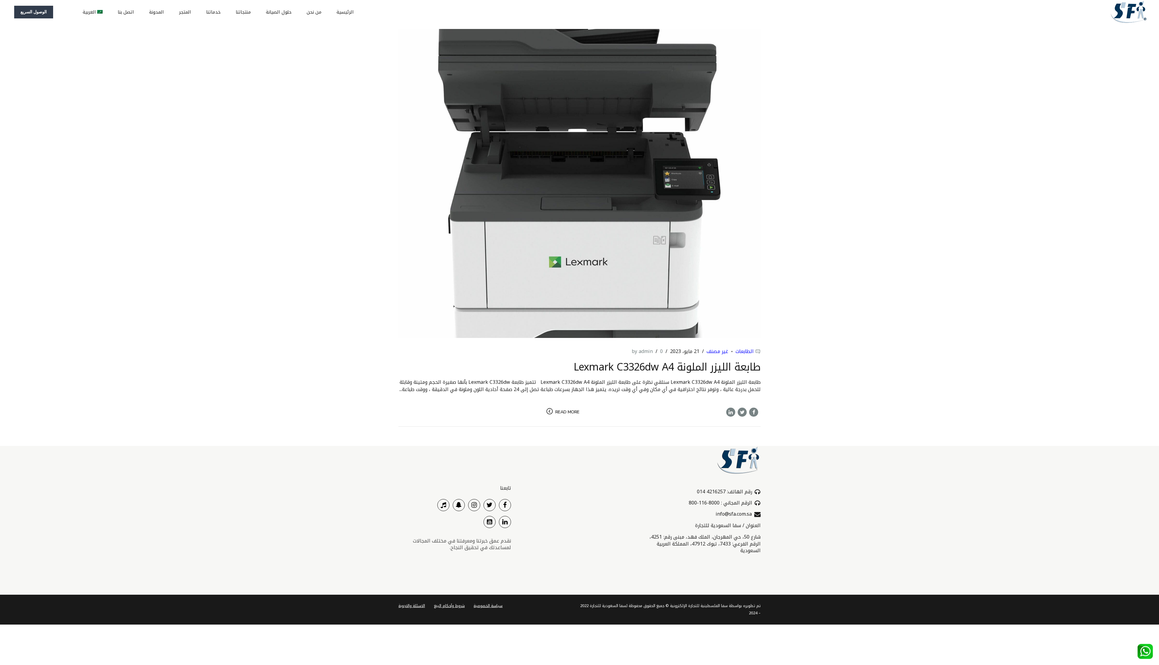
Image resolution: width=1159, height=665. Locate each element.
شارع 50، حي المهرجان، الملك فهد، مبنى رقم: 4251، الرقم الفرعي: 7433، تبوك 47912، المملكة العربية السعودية (705, 543)
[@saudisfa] (459, 505)
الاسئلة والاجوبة (411, 605)
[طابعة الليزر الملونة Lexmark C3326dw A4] (579, 183)
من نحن (314, 12)
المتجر (185, 12)
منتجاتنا (243, 12)
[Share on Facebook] (753, 412)
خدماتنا (213, 12)
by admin (642, 351)
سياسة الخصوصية (488, 605)
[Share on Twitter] (742, 412)
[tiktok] (443, 505)
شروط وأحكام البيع (449, 605)
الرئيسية (345, 12)
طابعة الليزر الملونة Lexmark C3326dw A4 (667, 367)
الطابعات (745, 351)
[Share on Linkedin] (730, 412)
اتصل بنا (126, 12)
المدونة (156, 12)
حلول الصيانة (279, 12)
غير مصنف (717, 351)
